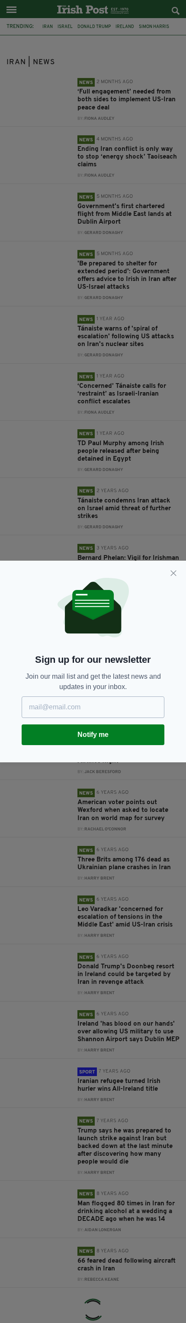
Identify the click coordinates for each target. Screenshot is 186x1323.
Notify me (93, 734)
